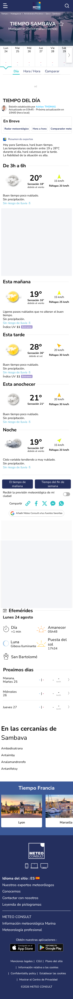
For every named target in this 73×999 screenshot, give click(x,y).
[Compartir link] (27, 503)
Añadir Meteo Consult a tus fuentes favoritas (39, 513)
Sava (48, 13)
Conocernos (11, 891)
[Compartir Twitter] (44, 503)
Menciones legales (22, 961)
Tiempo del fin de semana (52, 484)
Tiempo (4, 13)
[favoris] (61, 23)
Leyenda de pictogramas (21, 904)
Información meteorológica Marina (29, 923)
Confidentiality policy (23, 973)
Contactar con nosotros (20, 898)
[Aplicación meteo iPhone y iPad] (22, 948)
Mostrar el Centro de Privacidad (38, 979)
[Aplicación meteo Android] (50, 948)
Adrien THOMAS (46, 106)
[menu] (6, 6)
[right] (69, 55)
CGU (39, 961)
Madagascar (16, 13)
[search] (67, 6)
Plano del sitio (54, 961)
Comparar (52, 71)
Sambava (56, 13)
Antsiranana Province (33, 13)
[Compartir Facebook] (36, 503)
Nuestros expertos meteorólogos (28, 885)
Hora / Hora (31, 71)
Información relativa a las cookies (38, 967)
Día (16, 71)
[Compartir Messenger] (52, 503)
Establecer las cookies (53, 973)
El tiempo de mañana (17, 484)
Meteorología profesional (22, 929)
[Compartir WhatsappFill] (61, 503)
